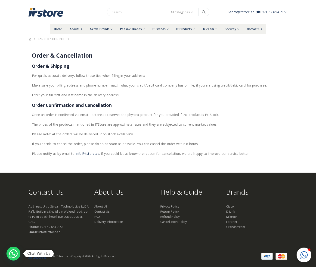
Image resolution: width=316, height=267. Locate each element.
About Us (76, 29)
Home (58, 29)
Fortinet (231, 222)
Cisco (230, 206)
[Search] (203, 12)
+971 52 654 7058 (274, 12)
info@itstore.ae (243, 12)
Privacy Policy (169, 206)
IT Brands (159, 29)
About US (101, 206)
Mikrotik (231, 217)
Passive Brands (131, 29)
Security (230, 29)
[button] (304, 255)
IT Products (184, 29)
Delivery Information (108, 222)
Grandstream (235, 227)
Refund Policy (170, 217)
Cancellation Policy (173, 222)
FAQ (97, 217)
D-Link (230, 212)
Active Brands (99, 29)
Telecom (208, 29)
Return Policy (169, 212)
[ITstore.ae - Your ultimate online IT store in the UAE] (45, 12)
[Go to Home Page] (29, 39)
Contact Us (254, 29)
